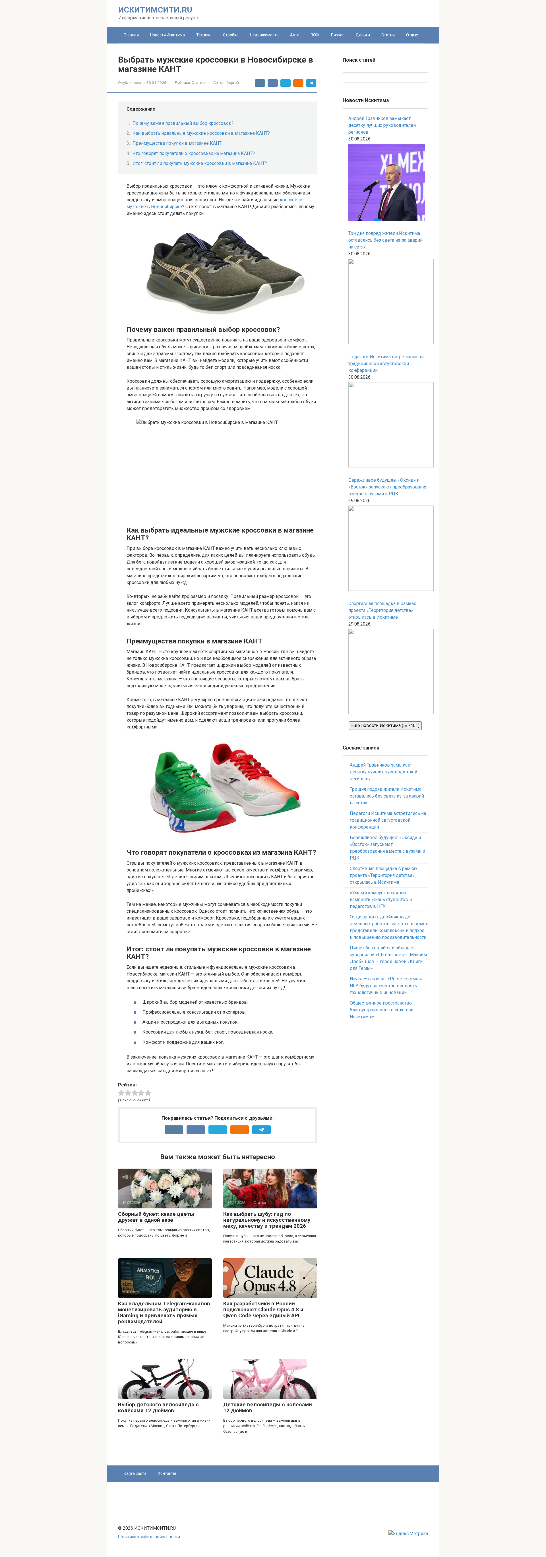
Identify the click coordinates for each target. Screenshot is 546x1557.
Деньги (363, 35)
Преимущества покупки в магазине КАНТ (177, 143)
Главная (131, 35)
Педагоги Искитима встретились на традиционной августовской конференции (386, 363)
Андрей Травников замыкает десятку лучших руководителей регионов (382, 125)
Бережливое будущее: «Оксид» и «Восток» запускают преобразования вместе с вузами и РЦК (387, 486)
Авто (294, 35)
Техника (204, 35)
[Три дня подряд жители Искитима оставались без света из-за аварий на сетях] (388, 302)
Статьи (388, 35)
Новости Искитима (167, 35)
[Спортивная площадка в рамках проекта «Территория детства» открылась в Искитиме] (388, 672)
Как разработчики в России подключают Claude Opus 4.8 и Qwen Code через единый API (263, 1309)
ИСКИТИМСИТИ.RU (155, 10)
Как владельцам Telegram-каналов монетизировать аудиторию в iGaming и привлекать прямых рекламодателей (164, 1312)
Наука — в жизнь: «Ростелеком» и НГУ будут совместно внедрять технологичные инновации (386, 985)
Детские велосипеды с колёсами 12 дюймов (267, 1407)
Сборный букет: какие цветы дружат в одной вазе (156, 1217)
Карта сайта (135, 1473)
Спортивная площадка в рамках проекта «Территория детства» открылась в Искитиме (382, 610)
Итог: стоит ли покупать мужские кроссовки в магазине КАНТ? (200, 163)
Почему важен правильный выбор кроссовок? (183, 123)
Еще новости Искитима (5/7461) (385, 725)
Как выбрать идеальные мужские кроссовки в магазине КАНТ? (201, 133)
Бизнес (337, 35)
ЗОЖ (315, 35)
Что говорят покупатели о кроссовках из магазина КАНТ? (194, 153)
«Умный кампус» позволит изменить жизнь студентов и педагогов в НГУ (381, 899)
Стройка (231, 35)
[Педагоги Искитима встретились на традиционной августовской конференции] (388, 425)
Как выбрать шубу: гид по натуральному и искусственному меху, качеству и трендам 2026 (267, 1220)
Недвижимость (264, 35)
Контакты (167, 1473)
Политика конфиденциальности (149, 1537)
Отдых (412, 35)
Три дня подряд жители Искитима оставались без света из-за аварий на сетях (385, 240)
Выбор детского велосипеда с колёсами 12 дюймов (158, 1407)
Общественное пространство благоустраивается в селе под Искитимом (381, 1009)
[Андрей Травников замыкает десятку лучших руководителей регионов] (386, 183)
